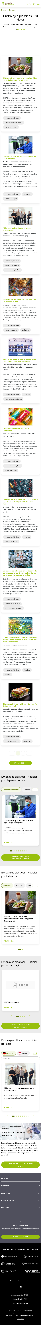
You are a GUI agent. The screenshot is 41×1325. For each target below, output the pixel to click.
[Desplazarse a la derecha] (36, 789)
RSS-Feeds (5, 1207)
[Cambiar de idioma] (33, 4)
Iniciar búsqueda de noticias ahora (20, 1164)
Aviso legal (8, 1315)
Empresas (5, 1186)
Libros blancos (7, 1200)
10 (31, 850)
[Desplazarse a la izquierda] (33, 789)
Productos (5, 1193)
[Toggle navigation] (38, 4)
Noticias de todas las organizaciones (20, 1026)
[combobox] (20, 1058)
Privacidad (20, 1319)
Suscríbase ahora (20, 1237)
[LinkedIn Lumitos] (20, 1287)
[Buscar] (26, 4)
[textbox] (20, 1058)
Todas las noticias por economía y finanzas (20, 857)
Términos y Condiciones (24, 1315)
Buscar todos (20, 763)
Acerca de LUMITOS (20, 1299)
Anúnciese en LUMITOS (19, 1295)
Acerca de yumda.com (20, 1303)
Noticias (4, 1178)
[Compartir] (30, 4)
